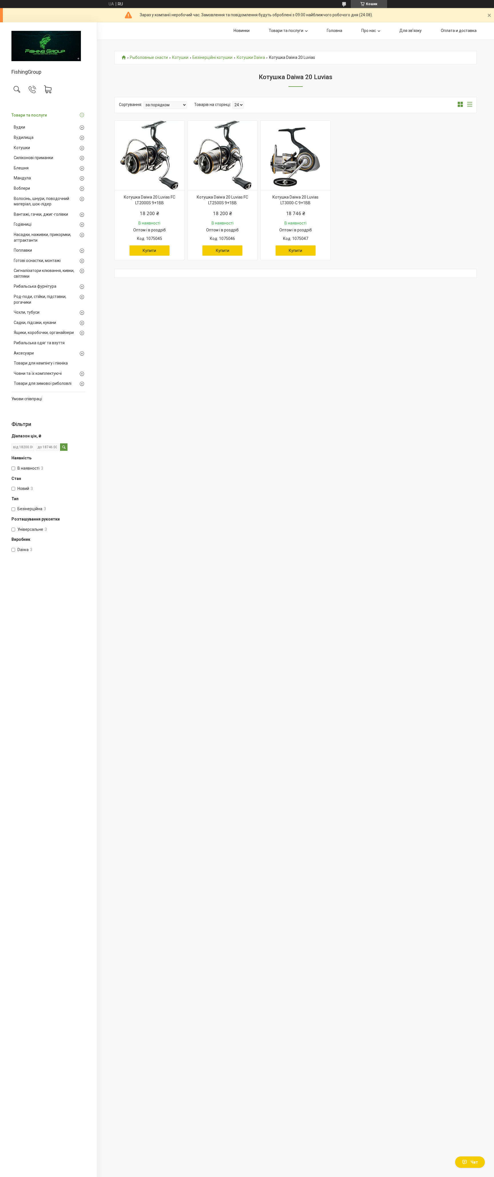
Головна (334, 30)
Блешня (21, 168)
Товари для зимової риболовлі (42, 383)
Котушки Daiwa (251, 57)
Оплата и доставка (459, 30)
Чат (474, 1162)
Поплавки (23, 250)
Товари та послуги (29, 115)
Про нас (368, 30)
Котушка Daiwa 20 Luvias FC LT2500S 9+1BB (222, 200)
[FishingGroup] (48, 46)
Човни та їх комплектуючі (38, 373)
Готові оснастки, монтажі (37, 260)
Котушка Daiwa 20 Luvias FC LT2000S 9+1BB (149, 200)
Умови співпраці (26, 399)
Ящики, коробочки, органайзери (44, 332)
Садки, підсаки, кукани (35, 322)
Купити (149, 250)
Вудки (19, 127)
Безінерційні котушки (212, 57)
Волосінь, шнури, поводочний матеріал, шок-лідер (41, 201)
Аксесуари (24, 353)
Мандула (22, 178)
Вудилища (23, 137)
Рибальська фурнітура (35, 286)
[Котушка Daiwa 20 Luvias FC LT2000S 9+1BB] (149, 155)
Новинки (242, 30)
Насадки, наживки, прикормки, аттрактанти (42, 237)
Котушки (22, 147)
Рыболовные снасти (149, 57)
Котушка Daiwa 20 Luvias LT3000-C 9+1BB (295, 200)
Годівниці (22, 224)
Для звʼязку (410, 30)
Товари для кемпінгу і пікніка (41, 363)
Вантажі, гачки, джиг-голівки (41, 214)
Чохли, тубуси (26, 312)
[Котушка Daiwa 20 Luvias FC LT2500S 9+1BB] (223, 155)
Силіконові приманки (33, 157)
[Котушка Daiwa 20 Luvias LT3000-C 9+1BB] (295, 155)
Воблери (22, 188)
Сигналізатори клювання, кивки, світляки (44, 273)
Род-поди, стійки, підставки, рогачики (40, 299)
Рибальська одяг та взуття (39, 343)
